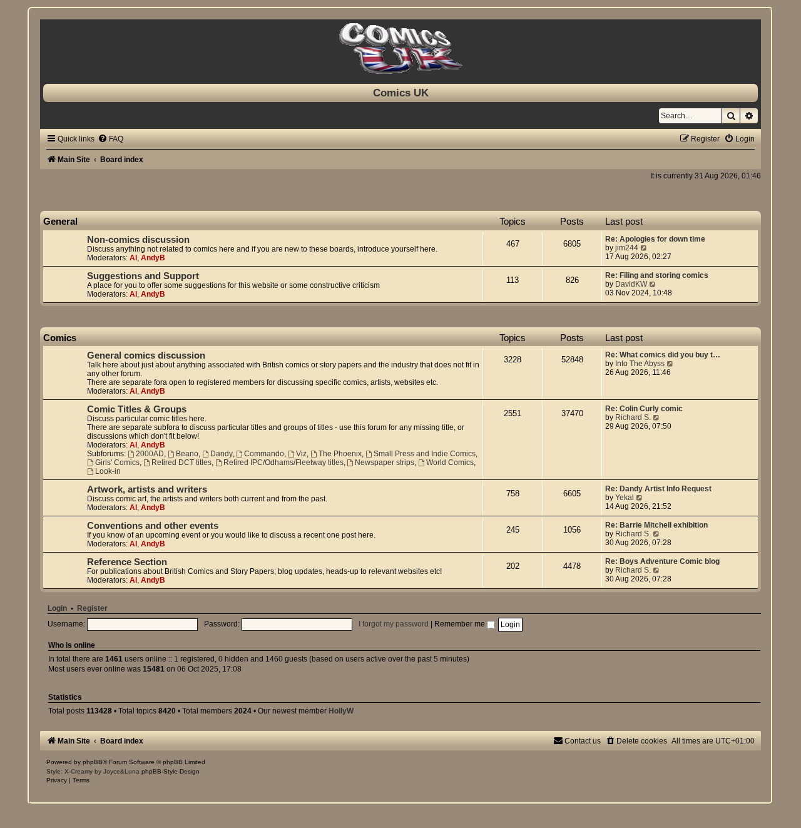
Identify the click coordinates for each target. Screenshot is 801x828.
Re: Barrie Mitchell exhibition (656, 525)
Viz (301, 453)
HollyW (341, 711)
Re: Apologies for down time (655, 239)
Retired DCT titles (181, 462)
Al (133, 257)
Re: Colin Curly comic (644, 408)
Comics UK (401, 92)
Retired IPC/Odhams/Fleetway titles (283, 462)
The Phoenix (340, 453)
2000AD (150, 453)
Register (92, 608)
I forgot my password (394, 624)
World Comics (450, 462)
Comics (59, 337)
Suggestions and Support (143, 276)
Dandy (221, 453)
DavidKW (631, 284)
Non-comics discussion (138, 240)
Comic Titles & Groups (136, 409)
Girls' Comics (117, 462)
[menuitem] (110, 139)
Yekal (624, 497)
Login (57, 608)
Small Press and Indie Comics (425, 453)
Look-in (108, 471)
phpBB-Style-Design (170, 771)
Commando (264, 453)
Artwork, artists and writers (147, 489)
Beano (187, 453)
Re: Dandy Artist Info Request (658, 488)
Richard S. (633, 417)
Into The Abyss (640, 363)
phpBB (93, 762)
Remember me (460, 624)
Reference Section (127, 562)
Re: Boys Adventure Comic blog (662, 561)
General (60, 221)
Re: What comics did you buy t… (662, 354)
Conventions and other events (152, 526)
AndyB (153, 257)
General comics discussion (146, 355)
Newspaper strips (384, 462)
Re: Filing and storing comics (656, 275)
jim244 (626, 247)
